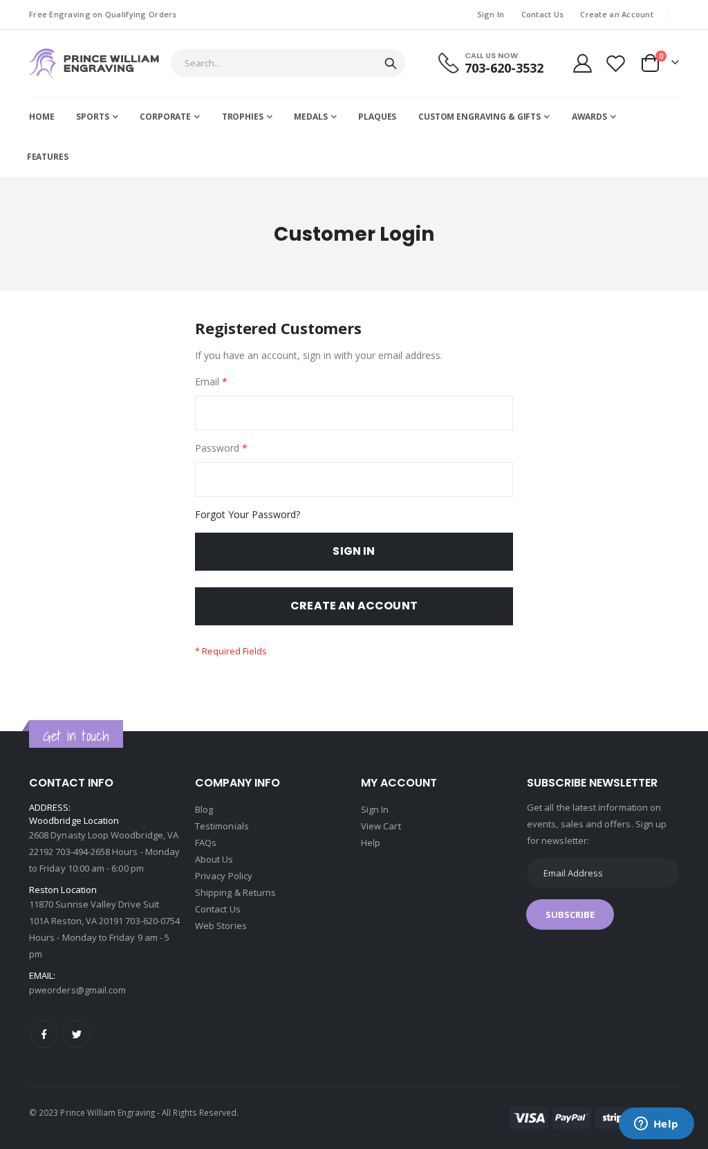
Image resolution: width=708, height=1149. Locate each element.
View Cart (381, 826)
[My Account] (582, 63)
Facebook (44, 1034)
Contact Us (542, 14)
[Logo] (94, 63)
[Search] (391, 63)
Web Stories (221, 925)
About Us (214, 859)
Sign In (491, 14)
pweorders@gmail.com (77, 990)
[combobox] (288, 63)
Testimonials (222, 826)
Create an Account (616, 14)
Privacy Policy (223, 876)
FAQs (205, 842)
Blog (204, 809)
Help (370, 842)
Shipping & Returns (235, 892)
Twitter (77, 1034)
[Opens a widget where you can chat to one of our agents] (656, 1124)
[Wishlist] (616, 63)
